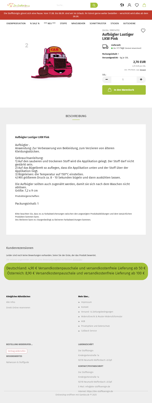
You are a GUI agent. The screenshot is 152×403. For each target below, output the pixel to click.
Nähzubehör (78, 23)
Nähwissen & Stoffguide (17, 362)
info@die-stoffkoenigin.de (97, 386)
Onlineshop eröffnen (65, 395)
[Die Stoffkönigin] (20, 5)
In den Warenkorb (124, 89)
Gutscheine (129, 23)
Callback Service (89, 331)
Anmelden (77, 259)
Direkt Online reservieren (18, 307)
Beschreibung (76, 116)
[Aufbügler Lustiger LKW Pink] (52, 62)
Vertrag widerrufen (17, 351)
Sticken (115, 23)
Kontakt (84, 307)
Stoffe (63, 23)
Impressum (86, 302)
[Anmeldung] (129, 5)
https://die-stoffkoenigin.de (100, 391)
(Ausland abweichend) (133, 48)
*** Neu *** (50, 23)
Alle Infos (10, 302)
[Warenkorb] (144, 5)
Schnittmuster (98, 23)
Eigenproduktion (16, 23)
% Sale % (34, 23)
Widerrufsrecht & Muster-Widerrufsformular (101, 316)
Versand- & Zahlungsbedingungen (97, 312)
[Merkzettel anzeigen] (137, 5)
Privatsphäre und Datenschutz (95, 326)
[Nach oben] (143, 398)
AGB (83, 321)
